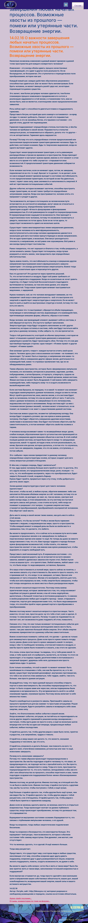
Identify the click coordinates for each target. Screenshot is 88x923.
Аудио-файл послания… (21, 898)
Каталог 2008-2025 (40, 914)
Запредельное (31, 917)
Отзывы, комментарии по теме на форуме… (30, 901)
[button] (66, 5)
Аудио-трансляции (65, 917)
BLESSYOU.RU (77, 907)
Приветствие (23, 914)
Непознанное (47, 917)
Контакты (71, 914)
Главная (10, 914)
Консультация (57, 914)
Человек (10, 917)
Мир (19, 917)
